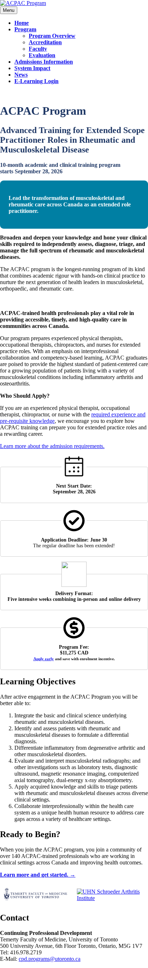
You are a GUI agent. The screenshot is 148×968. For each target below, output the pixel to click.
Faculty (38, 49)
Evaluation (42, 55)
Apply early (43, 659)
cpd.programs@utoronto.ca (49, 959)
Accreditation (45, 42)
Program (25, 29)
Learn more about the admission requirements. (52, 446)
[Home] (23, 3)
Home (21, 23)
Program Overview (52, 36)
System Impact (32, 68)
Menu (8, 10)
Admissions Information (43, 62)
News (21, 75)
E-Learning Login (36, 81)
